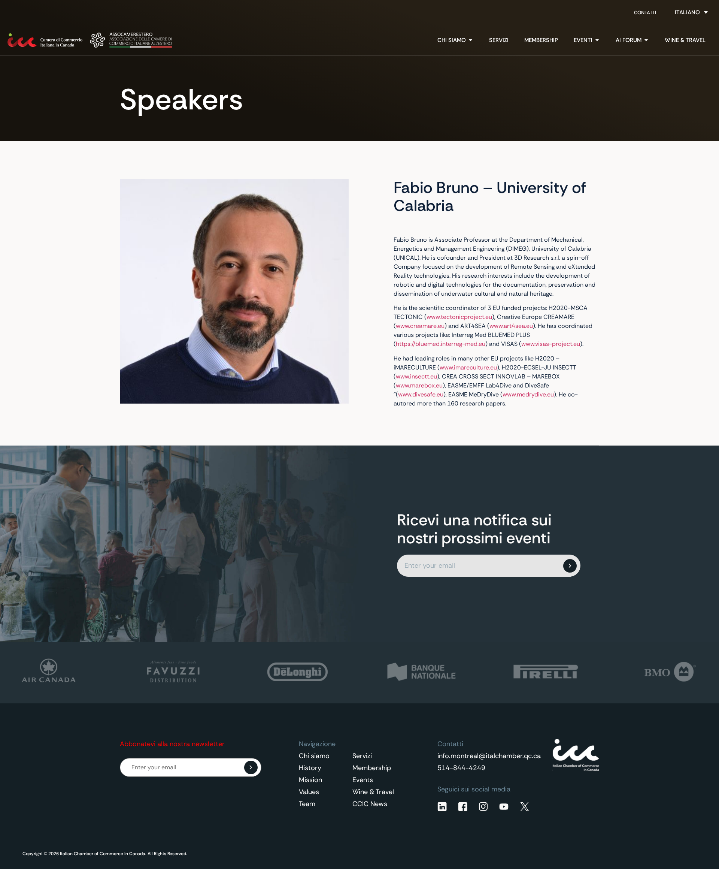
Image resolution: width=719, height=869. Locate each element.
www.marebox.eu (419, 385)
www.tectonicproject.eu (459, 317)
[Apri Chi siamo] (470, 40)
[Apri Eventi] (597, 40)
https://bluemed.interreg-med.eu (440, 344)
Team (307, 803)
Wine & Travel (373, 791)
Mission (310, 779)
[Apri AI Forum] (646, 40)
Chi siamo (314, 755)
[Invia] (570, 566)
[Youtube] (504, 806)
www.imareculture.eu (468, 367)
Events (362, 779)
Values (309, 791)
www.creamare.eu (420, 326)
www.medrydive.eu (528, 394)
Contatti (645, 12)
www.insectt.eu (416, 376)
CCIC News (369, 803)
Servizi (362, 755)
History (310, 767)
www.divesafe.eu (420, 394)
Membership (371, 767)
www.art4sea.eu (511, 326)
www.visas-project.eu (550, 344)
